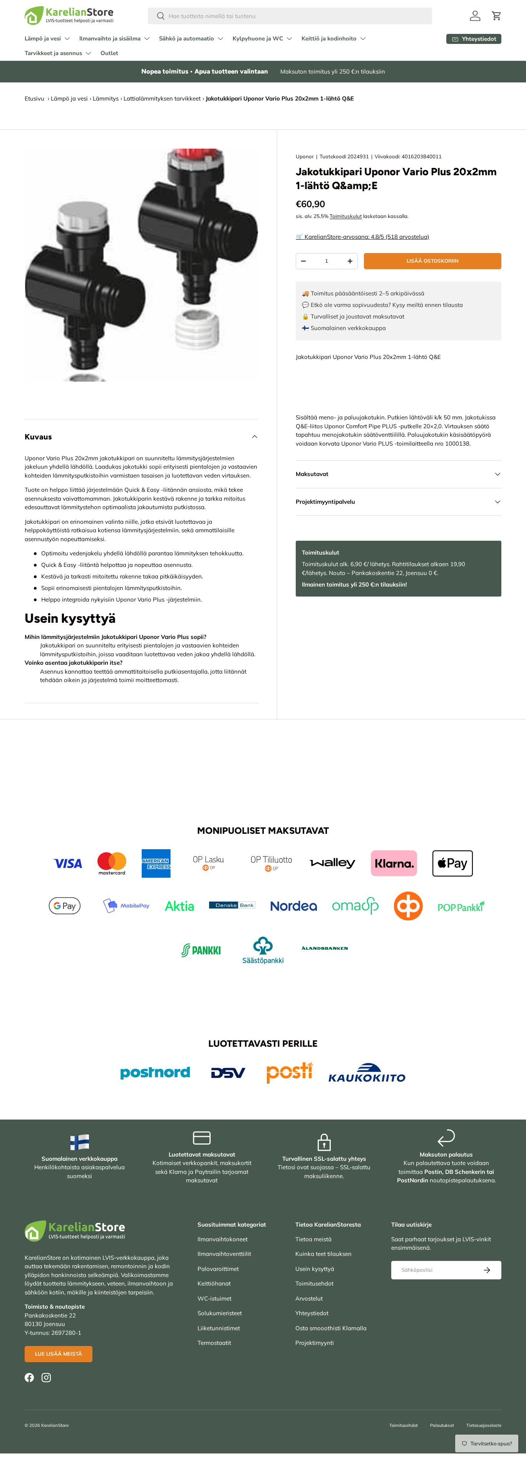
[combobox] (290, 16)
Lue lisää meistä (58, 1354)
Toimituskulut (346, 216)
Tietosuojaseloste (483, 1425)
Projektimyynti (314, 1342)
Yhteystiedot (311, 1313)
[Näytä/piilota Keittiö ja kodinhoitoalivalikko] (362, 38)
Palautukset (442, 1425)
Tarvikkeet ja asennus (53, 53)
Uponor (305, 156)
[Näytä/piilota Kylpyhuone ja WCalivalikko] (289, 38)
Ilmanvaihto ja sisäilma (110, 38)
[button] (496, 15)
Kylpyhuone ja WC (258, 38)
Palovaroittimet (218, 1268)
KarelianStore (55, 1425)
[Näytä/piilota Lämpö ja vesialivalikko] (67, 38)
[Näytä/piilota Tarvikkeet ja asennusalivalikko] (88, 53)
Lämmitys (106, 98)
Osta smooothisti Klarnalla (331, 1328)
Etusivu (34, 98)
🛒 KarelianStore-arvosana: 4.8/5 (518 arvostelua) (362, 236)
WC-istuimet (214, 1298)
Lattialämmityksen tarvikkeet (162, 98)
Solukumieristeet (220, 1313)
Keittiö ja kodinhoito (329, 38)
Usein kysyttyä (314, 1268)
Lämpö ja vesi (43, 38)
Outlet (109, 53)
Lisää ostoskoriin (433, 261)
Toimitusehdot (314, 1283)
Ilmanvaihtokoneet (223, 1239)
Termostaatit (214, 1342)
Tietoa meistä (313, 1239)
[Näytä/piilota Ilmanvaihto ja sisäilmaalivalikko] (146, 38)
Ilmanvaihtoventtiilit (224, 1253)
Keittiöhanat (214, 1283)
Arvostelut (309, 1298)
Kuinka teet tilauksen (323, 1253)
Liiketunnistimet (219, 1328)
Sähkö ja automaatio (186, 38)
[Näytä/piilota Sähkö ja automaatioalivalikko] (220, 38)
